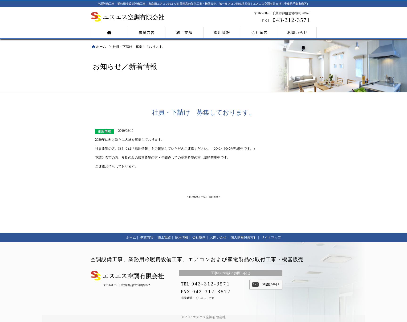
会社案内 (260, 32)
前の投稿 (194, 196)
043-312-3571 (285, 20)
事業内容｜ (148, 237)
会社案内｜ (200, 237)
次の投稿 (213, 196)
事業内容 (147, 32)
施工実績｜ (166, 237)
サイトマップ (271, 237)
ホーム (109, 32)
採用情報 (222, 32)
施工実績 (185, 32)
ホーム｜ (132, 237)
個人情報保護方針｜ (245, 237)
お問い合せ (298, 32)
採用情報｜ (183, 237)
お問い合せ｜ (220, 237)
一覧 (203, 196)
